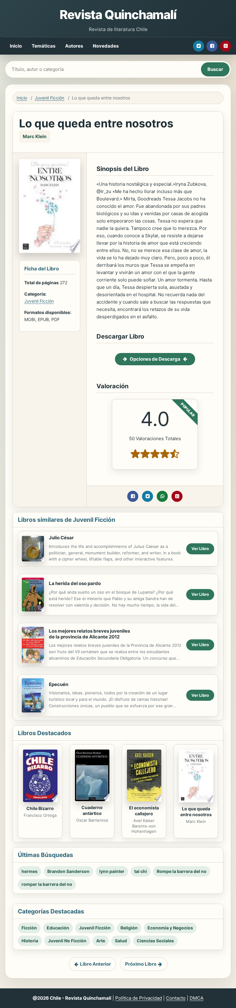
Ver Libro (200, 548)
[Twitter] (198, 46)
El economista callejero (144, 810)
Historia (30, 940)
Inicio (16, 46)
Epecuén (58, 684)
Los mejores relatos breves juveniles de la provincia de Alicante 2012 (89, 634)
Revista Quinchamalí (118, 14)
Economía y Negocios (170, 927)
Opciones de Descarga (155, 359)
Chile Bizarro (40, 808)
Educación (58, 927)
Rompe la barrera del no (181, 871)
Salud (121, 940)
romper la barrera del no (47, 884)
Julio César (61, 538)
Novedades (106, 46)
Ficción (29, 927)
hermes (29, 871)
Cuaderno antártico (92, 810)
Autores (74, 46)
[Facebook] (212, 46)
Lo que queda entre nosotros (196, 811)
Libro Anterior (95, 964)
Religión (129, 927)
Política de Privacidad (138, 998)
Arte (100, 940)
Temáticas (43, 46)
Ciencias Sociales (155, 940)
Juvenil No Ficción (67, 940)
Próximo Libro (140, 964)
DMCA (196, 998)
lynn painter (111, 871)
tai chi (140, 871)
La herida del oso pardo (75, 583)
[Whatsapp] (162, 496)
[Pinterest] (225, 46)
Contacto (176, 998)
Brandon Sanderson (68, 871)
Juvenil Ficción (49, 97)
